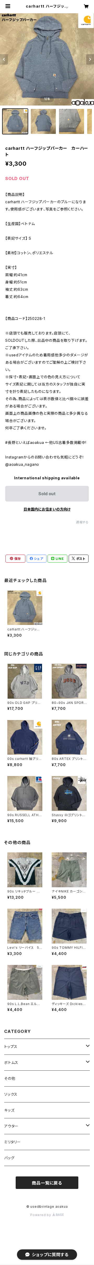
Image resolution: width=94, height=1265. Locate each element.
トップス (10, 1046)
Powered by (41, 1215)
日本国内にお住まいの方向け (47, 509)
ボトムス (11, 1062)
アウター (11, 1126)
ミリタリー (12, 1142)
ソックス (10, 1094)
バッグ (9, 1158)
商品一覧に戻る (47, 1183)
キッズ (9, 1110)
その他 (9, 1078)
